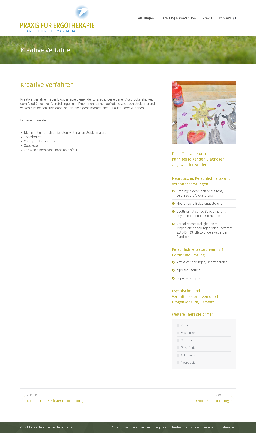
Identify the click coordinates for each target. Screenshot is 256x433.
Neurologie (188, 362)
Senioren (187, 340)
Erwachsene (189, 333)
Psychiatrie (188, 347)
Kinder (185, 325)
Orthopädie (188, 355)
